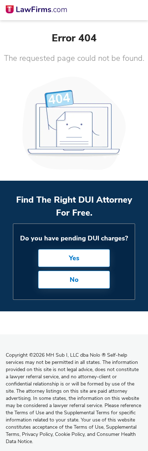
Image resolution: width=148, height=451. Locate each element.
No (74, 279)
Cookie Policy (69, 434)
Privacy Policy (37, 434)
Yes (74, 258)
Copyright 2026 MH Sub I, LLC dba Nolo (56, 355)
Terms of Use (88, 427)
